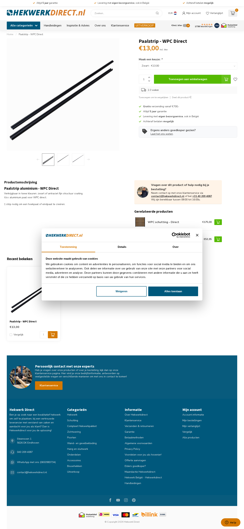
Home (10, 34)
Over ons (100, 25)
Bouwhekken (74, 466)
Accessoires (74, 460)
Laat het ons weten (162, 134)
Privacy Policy (132, 449)
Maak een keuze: (150, 59)
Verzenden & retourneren (139, 426)
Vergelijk (18, 334)
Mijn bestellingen (192, 420)
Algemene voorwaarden (138, 443)
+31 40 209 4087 (202, 196)
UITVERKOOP (145, 25)
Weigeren (121, 291)
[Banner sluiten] (197, 235)
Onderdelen (74, 454)
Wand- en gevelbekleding (82, 443)
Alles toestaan (173, 291)
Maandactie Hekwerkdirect (140, 472)
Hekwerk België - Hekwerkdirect (143, 477)
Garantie (130, 432)
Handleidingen (52, 25)
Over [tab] (176, 246)
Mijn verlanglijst (191, 426)
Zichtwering (74, 432)
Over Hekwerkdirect (136, 414)
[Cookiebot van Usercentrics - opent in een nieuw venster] (174, 235)
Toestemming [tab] (68, 246)
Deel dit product (180, 97)
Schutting (72, 420)
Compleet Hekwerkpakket (82, 426)
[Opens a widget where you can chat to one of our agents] (230, 522)
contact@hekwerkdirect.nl (167, 196)
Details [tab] (122, 246)
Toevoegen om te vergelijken (153, 97)
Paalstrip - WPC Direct (31, 34)
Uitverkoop (73, 472)
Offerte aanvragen (135, 460)
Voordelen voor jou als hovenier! (143, 454)
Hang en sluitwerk (77, 449)
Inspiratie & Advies (78, 25)
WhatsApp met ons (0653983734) (36, 462)
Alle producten (190, 437)
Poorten (71, 437)
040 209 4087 (25, 452)
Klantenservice (120, 25)
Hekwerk (72, 414)
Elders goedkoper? (135, 466)
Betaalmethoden (134, 437)
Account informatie (193, 414)
